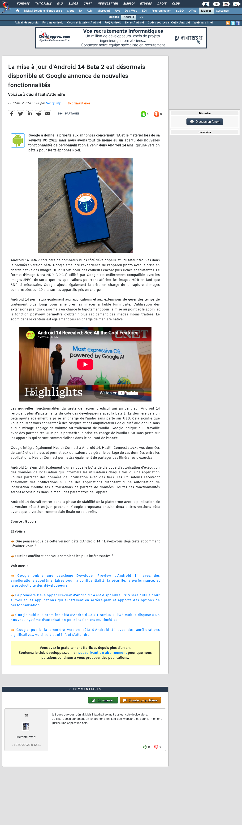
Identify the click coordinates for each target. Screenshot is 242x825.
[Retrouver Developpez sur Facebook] (238, 23)
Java (117, 11)
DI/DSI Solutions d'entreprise (43, 11)
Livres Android (134, 22)
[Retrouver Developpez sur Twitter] (233, 23)
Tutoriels (43, 4)
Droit (162, 4)
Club (175, 4)
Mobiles (206, 11)
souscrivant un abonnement (102, 653)
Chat (87, 4)
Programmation (161, 11)
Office (192, 11)
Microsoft (103, 11)
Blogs (73, 4)
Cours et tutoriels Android (84, 22)
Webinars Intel (203, 22)
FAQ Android (113, 22)
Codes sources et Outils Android (169, 22)
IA (80, 11)
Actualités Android (27, 22)
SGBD (180, 11)
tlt (26, 715)
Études (145, 4)
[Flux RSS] (228, 23)
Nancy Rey (53, 103)
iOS (141, 17)
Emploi (129, 4)
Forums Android (52, 22)
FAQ (59, 4)
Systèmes (222, 11)
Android (129, 17)
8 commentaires (79, 103)
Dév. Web (131, 11)
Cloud (70, 11)
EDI (144, 11)
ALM (90, 11)
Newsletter (107, 4)
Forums (23, 4)
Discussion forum (207, 121)
